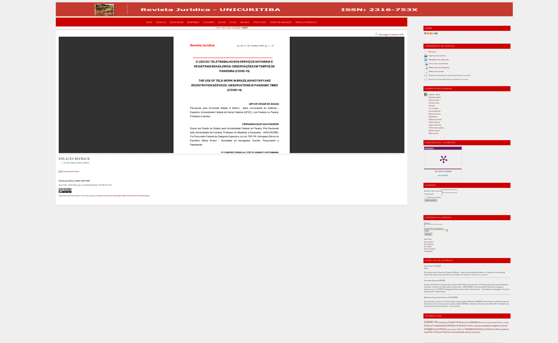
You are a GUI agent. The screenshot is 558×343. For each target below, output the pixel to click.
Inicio (149, 22)
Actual (233, 22)
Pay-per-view (434, 103)
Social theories (435, 111)
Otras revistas (429, 249)
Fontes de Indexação (281, 22)
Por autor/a (428, 244)
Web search (433, 133)
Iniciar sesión (177, 22)
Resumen (432, 51)
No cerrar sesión (434, 197)
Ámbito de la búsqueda (433, 228)
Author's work (434, 94)
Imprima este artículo (437, 55)
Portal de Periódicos (306, 22)
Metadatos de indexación (439, 59)
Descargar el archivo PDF (391, 34)
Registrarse (193, 22)
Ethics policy (260, 22)
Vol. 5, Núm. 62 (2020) (231, 27)
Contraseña (429, 194)
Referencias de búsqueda (439, 67)
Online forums (434, 122)
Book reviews (434, 100)
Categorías (428, 251)
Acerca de (161, 22)
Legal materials (435, 125)
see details (443, 175)
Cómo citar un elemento (438, 63)
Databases (433, 116)
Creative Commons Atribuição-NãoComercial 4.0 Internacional (122, 195)
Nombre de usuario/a (432, 191)
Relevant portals (435, 119)
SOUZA (245, 27)
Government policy (436, 127)
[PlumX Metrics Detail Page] (443, 159)
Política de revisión (436, 71)
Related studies (435, 97)
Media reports (434, 130)
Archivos (245, 22)
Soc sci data (433, 108)
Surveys (432, 105)
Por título (427, 246)
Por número (429, 242)
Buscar (427, 223)
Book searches (435, 114)
